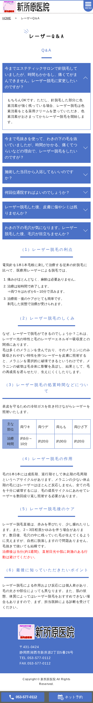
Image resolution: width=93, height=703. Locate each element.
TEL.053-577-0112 (35, 658)
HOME (6, 18)
